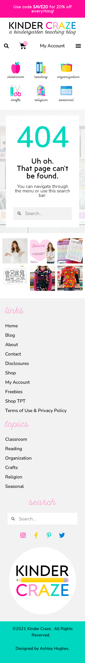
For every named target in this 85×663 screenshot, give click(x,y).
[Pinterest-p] (49, 535)
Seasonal (14, 486)
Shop (10, 373)
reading (41, 77)
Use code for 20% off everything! (42, 9)
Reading (13, 448)
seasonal (66, 100)
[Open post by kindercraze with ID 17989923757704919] (70, 278)
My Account (52, 46)
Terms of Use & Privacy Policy (36, 410)
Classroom (16, 439)
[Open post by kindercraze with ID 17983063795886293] (42, 278)
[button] (6, 46)
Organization (18, 458)
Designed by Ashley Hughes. (42, 648)
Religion (13, 477)
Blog (10, 335)
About (11, 344)
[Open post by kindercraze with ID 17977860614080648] (15, 250)
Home (11, 326)
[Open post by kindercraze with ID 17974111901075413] (70, 250)
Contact (13, 354)
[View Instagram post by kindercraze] (24, 260)
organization (68, 77)
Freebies (13, 391)
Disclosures (17, 363)
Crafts (11, 467)
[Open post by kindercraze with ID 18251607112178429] (15, 278)
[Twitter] (62, 535)
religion (41, 100)
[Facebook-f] (36, 535)
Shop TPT (15, 401)
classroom (15, 77)
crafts (16, 100)
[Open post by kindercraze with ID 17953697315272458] (42, 250)
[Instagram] (23, 535)
